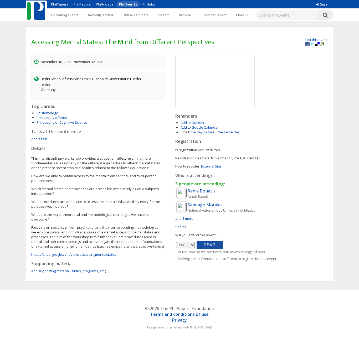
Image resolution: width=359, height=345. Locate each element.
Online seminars (135, 15)
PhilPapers (59, 4)
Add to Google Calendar (200, 127)
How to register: (187, 166)
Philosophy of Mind (52, 117)
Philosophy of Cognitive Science (62, 122)
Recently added (100, 15)
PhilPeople (82, 4)
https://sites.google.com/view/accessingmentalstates (73, 254)
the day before (202, 132)
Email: (185, 132)
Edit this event (316, 39)
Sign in (325, 4)
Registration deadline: (192, 158)
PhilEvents (128, 4)
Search (164, 15)
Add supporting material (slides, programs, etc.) (68, 271)
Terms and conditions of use (179, 314)
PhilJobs (148, 4)
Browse (185, 15)
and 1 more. (184, 218)
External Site (211, 166)
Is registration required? (194, 150)
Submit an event (214, 15)
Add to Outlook (192, 122)
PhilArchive (105, 4)
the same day (229, 132)
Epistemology (47, 113)
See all (180, 226)
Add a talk (39, 139)
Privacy (179, 320)
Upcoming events (65, 15)
